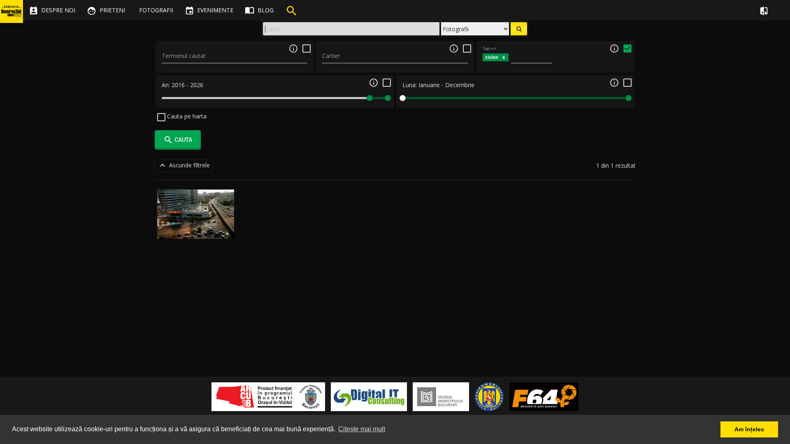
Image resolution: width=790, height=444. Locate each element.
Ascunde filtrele (184, 165)
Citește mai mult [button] (361, 429)
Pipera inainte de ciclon (195, 229)
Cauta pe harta (186, 116)
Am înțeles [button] (749, 429)
